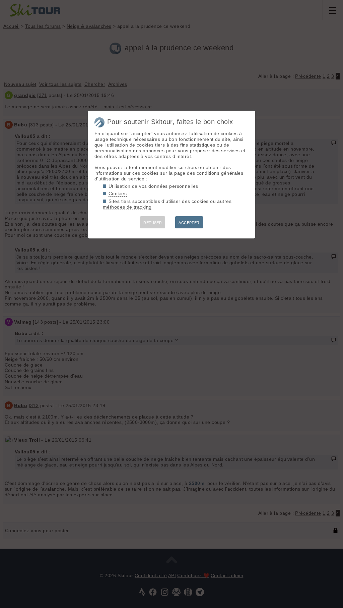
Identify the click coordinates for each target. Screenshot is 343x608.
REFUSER (152, 223)
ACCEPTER (189, 223)
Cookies (118, 193)
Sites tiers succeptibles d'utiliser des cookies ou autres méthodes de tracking (167, 204)
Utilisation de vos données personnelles (153, 186)
